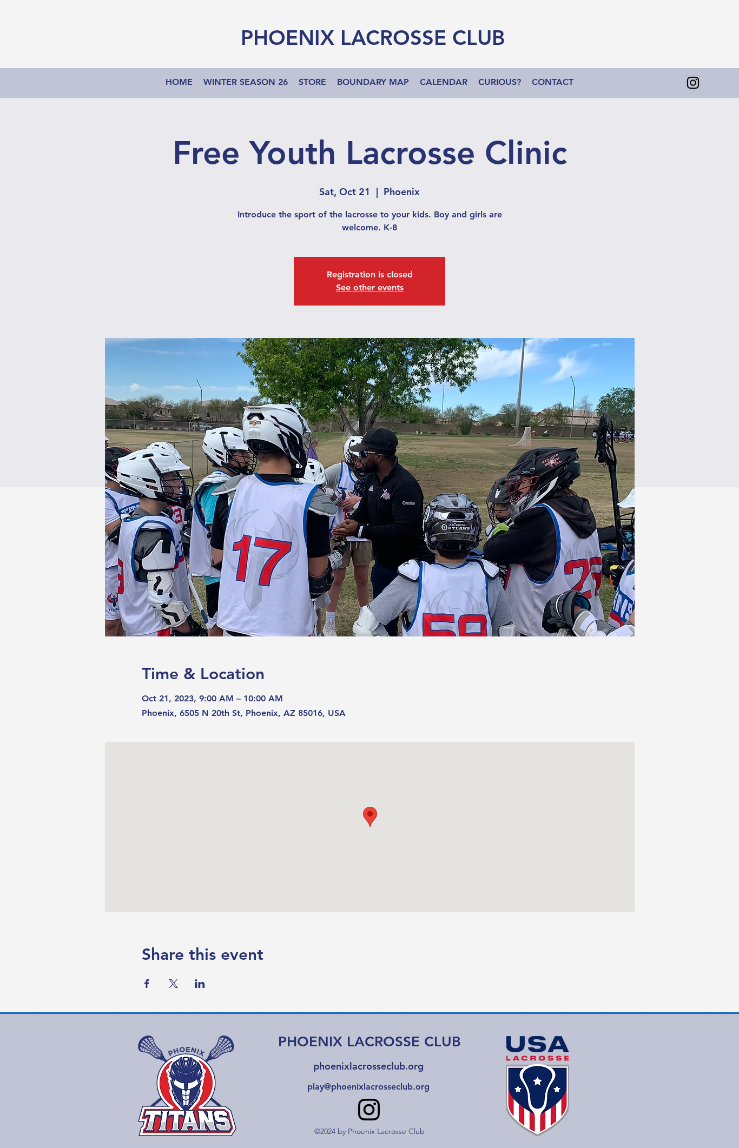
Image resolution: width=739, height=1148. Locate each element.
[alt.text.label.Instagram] (693, 83)
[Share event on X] (173, 983)
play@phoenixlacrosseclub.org (368, 1086)
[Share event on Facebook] (147, 983)
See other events (370, 287)
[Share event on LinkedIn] (200, 983)
